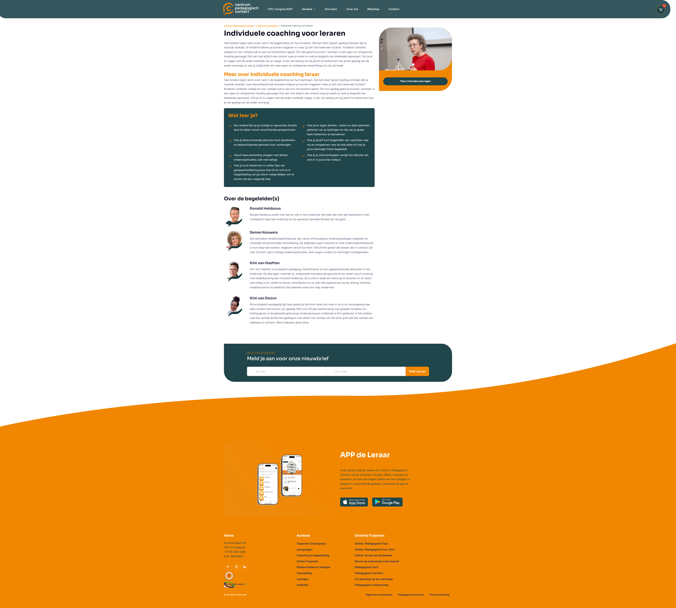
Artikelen (302, 585)
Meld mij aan (417, 371)
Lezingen (302, 579)
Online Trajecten (307, 561)
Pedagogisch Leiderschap (371, 585)
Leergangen (304, 549)
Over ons (352, 9)
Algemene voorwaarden (379, 594)
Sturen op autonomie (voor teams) (377, 561)
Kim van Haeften (265, 263)
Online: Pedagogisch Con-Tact (375, 549)
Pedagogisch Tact (366, 567)
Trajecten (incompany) (311, 543)
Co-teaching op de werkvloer (374, 579)
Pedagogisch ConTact (369, 573)
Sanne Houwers (264, 232)
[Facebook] (228, 567)
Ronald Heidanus (265, 208)
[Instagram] (236, 567)
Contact (394, 9)
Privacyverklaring (439, 594)
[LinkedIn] (245, 567)
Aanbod (307, 9)
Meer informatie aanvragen (415, 81)
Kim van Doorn (263, 298)
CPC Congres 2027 (280, 9)
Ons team (331, 9)
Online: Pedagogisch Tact (371, 543)
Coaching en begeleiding (313, 555)
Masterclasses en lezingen (313, 567)
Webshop (373, 9)
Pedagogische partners (411, 594)
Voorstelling (304, 573)
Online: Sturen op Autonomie (373, 555)
